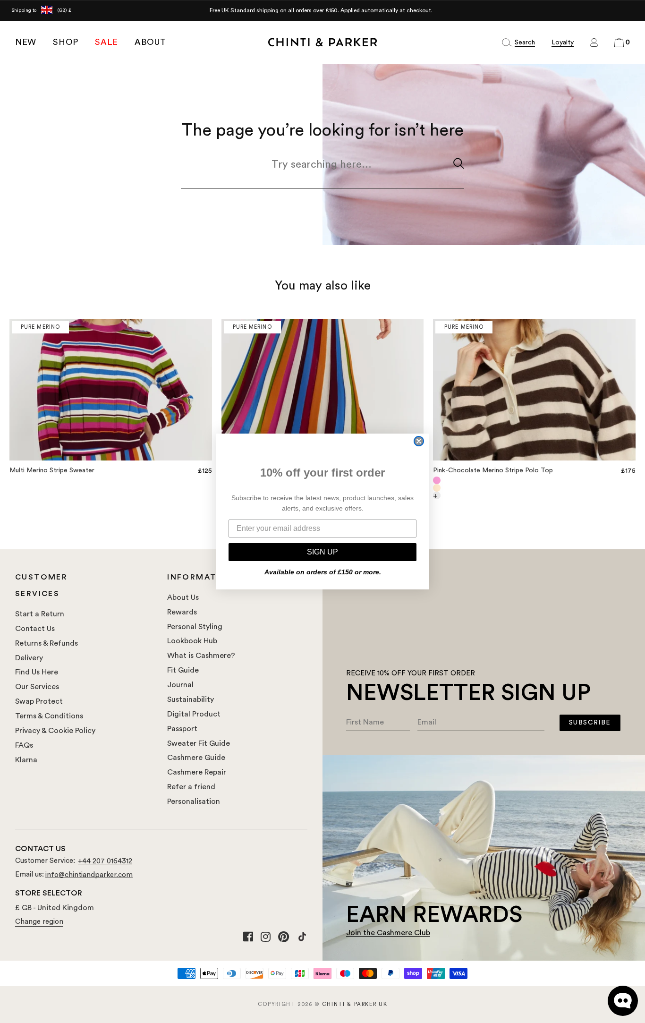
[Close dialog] (419, 441)
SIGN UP (322, 552)
